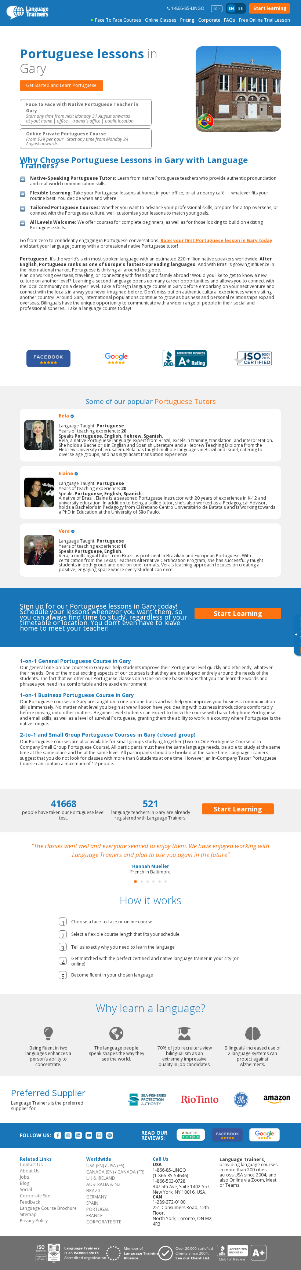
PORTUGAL (97, 1218)
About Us (29, 1179)
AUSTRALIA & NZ (103, 1193)
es (240, 8)
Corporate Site (35, 1204)
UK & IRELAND (100, 1187)
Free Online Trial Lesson (264, 20)
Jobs (24, 1186)
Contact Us (31, 1173)
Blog (24, 1192)
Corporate (209, 20)
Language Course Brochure (48, 1217)
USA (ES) (116, 1174)
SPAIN (92, 1212)
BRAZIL (93, 1199)
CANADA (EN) (100, 1181)
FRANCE (94, 1224)
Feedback (30, 1211)
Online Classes (161, 20)
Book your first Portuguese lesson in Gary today (216, 240)
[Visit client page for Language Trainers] (187, 1262)
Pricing (187, 20)
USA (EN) (95, 1174)
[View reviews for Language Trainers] (241, 1261)
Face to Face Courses (118, 20)
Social (26, 1198)
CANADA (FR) (130, 1181)
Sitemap (28, 1223)
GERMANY (96, 1206)
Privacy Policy (34, 1229)
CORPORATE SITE (103, 1230)
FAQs (229, 20)
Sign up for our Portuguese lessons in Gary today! (98, 606)
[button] (135, 890)
